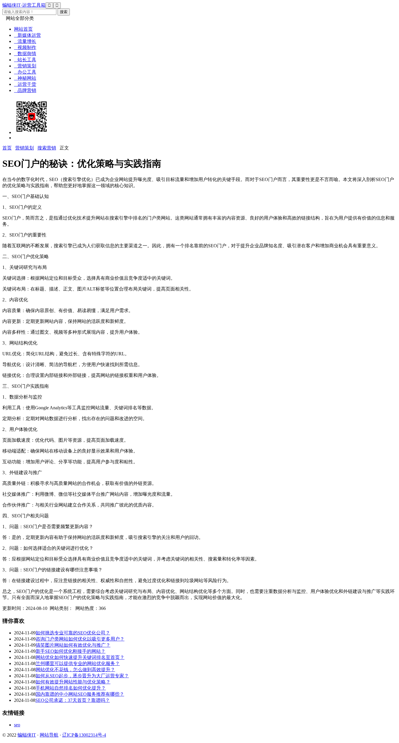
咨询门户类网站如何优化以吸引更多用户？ (80, 638)
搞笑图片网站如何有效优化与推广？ (73, 645)
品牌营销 (25, 90)
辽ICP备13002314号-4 (84, 734)
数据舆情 (25, 53)
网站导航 (49, 734)
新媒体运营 (27, 35)
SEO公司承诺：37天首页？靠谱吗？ (72, 700)
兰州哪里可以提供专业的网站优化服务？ (78, 663)
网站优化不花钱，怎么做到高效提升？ (75, 669)
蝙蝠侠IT (27, 734)
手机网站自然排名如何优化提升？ (71, 687)
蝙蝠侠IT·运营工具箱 (24, 5)
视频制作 (25, 47)
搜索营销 (46, 147)
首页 (7, 147)
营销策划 (25, 65)
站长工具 (25, 59)
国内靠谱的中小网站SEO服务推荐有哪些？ (80, 694)
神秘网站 (25, 78)
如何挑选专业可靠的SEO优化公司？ (73, 632)
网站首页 (23, 29)
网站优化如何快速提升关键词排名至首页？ (80, 657)
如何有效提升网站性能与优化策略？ (73, 681)
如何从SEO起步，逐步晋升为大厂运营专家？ (82, 675)
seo (17, 724)
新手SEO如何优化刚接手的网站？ (70, 651)
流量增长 (25, 41)
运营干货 (25, 84)
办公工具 (25, 71)
